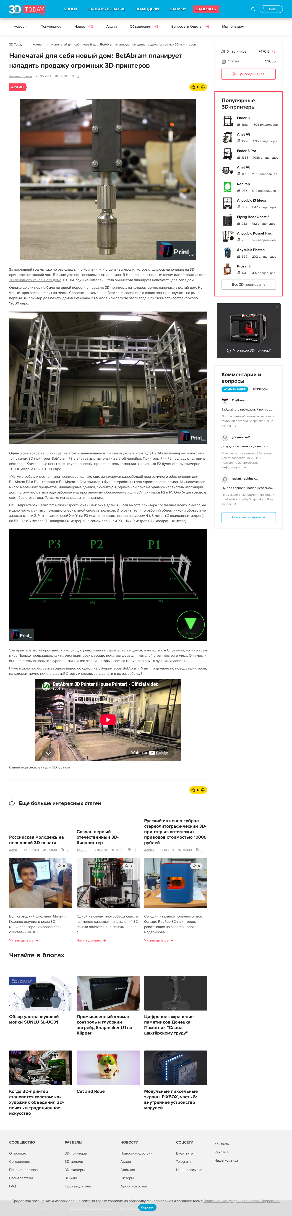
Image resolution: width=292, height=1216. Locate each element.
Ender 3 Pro (246, 151)
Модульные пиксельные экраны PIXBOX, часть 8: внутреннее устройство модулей (171, 1100)
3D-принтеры (76, 1153)
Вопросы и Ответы (190, 26)
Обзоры (127, 1178)
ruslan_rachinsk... (245, 478)
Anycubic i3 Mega (251, 200)
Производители (78, 1186)
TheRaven (239, 400)
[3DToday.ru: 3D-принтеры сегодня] (27, 11)
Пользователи (21, 1178)
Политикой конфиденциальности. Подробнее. (241, 1201)
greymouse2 (241, 437)
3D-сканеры (75, 1170)
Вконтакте (184, 1153)
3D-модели (74, 1161)
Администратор (20, 76)
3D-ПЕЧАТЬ (205, 9)
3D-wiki (71, 1178)
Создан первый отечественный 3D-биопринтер (98, 837)
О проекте (17, 1153)
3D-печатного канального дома (35, 280)
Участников (237, 51)
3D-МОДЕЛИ (147, 9)
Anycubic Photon (251, 250)
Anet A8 (243, 134)
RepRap (243, 184)
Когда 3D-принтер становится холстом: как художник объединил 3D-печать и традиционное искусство (36, 1102)
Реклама (221, 1152)
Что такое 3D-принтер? (252, 350)
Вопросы (260, 389)
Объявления (144, 26)
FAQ (12, 1186)
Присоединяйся (251, 74)
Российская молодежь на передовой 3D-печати (36, 840)
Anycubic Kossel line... (255, 233)
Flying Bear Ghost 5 (253, 217)
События (127, 1170)
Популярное (51, 26)
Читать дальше (21, 940)
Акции (111, 26)
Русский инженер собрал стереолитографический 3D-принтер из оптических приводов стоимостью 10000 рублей (175, 831)
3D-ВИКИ (177, 9)
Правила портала (23, 1170)
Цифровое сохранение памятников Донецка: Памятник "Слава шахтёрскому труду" (169, 1025)
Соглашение (19, 1161)
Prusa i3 (243, 266)
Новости (21, 26)
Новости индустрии (136, 1153)
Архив (37, 44)
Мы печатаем (233, 26)
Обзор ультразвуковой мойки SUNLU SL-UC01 (34, 1019)
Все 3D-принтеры (246, 284)
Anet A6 (243, 167)
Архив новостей (133, 1186)
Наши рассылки (189, 1170)
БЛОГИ (70, 9)
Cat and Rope (91, 1091)
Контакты (221, 1144)
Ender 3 (243, 118)
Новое (83, 26)
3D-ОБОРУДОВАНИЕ (106, 9)
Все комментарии (246, 517)
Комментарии (235, 389)
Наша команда (226, 1160)
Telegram (183, 1161)
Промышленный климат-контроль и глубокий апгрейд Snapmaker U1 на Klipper (104, 1025)
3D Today (15, 44)
